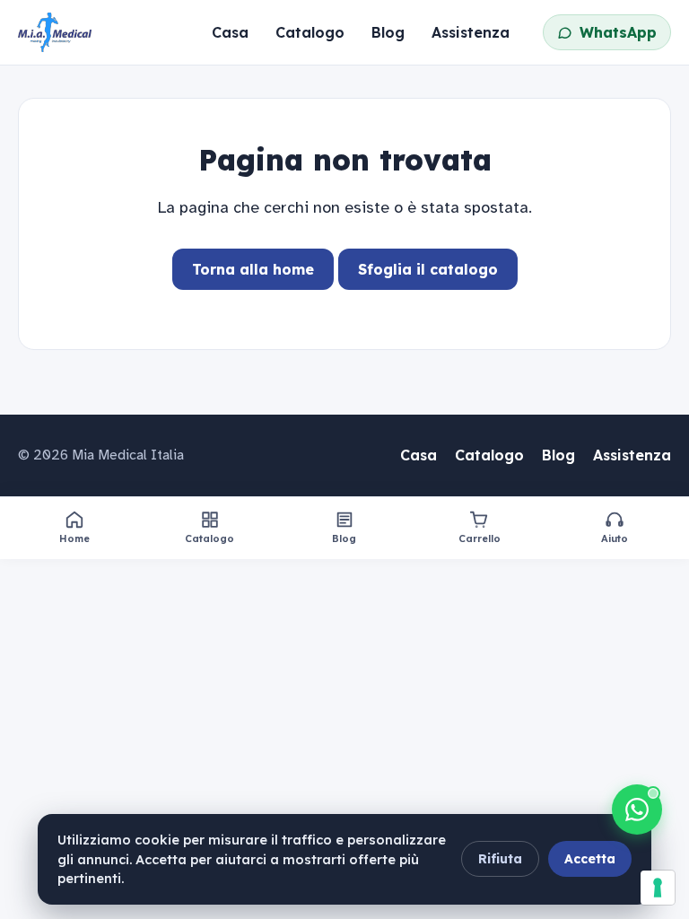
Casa (230, 32)
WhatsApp (618, 32)
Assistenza (471, 32)
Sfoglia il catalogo (428, 269)
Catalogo (309, 32)
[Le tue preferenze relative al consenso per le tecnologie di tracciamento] (658, 888)
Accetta (589, 859)
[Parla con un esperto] (637, 809)
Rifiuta (500, 859)
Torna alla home (253, 269)
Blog (388, 32)
